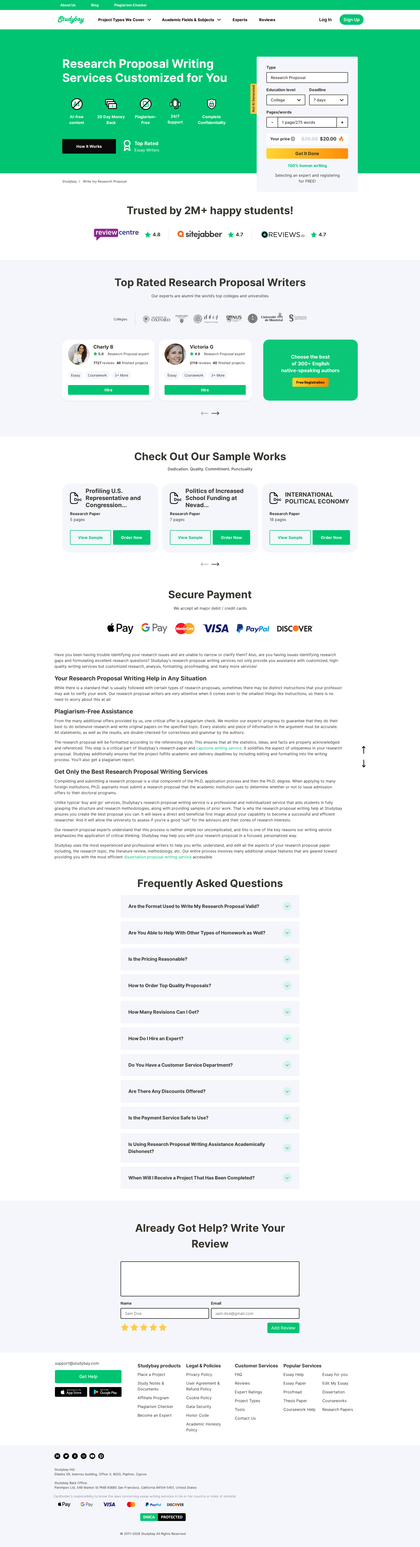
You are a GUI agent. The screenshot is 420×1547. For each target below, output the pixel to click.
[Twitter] (66, 1456)
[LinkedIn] (57, 1456)
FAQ (238, 1374)
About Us (68, 5)
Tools (240, 1409)
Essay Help (293, 1374)
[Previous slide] (205, 413)
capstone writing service (219, 748)
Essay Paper (294, 1383)
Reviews (267, 19)
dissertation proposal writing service (158, 856)
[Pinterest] (101, 1456)
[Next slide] (215, 413)
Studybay (69, 181)
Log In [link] (325, 19)
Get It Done (307, 153)
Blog (95, 5)
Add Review (283, 1327)
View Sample (90, 537)
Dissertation (333, 1391)
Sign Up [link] (351, 19)
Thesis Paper (295, 1400)
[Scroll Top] (364, 750)
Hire (109, 389)
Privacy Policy (199, 1374)
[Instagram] (84, 1456)
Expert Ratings (248, 1391)
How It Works (89, 146)
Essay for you (335, 1374)
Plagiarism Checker (130, 5)
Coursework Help (299, 1409)
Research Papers (337, 1409)
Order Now (131, 537)
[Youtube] (92, 1456)
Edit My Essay (335, 1383)
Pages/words (279, 112)
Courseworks (334, 1400)
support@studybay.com (77, 1363)
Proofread (292, 1391)
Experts (240, 19)
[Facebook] (75, 1456)
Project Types (247, 1400)
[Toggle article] (287, 906)
